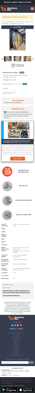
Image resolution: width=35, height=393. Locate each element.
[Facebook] (15, 325)
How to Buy (16, 334)
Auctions (16, 345)
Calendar (16, 348)
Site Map (16, 354)
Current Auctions (7, 22)
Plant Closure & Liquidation (16, 333)
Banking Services (16, 337)
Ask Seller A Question (20, 65)
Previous (2, 59)
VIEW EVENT (17, 158)
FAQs (16, 349)
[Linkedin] (12, 325)
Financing (16, 339)
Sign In (7, 2)
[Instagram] (18, 325)
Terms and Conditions (16, 355)
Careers (16, 351)
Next (33, 59)
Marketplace (16, 346)
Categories (16, 343)
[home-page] (9, 8)
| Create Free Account (20, 2)
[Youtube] (21, 325)
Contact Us (16, 340)
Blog (16, 352)
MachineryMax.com (17, 321)
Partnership (16, 336)
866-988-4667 (17, 323)
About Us (16, 342)
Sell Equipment (16, 331)
